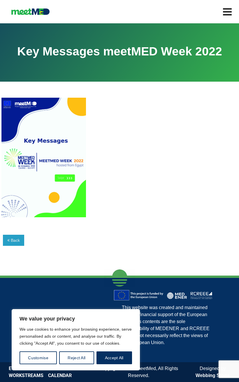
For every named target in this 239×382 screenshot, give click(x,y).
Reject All (76, 357)
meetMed (146, 368)
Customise (38, 357)
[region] (76, 339)
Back (15, 240)
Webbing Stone (213, 375)
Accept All (114, 357)
